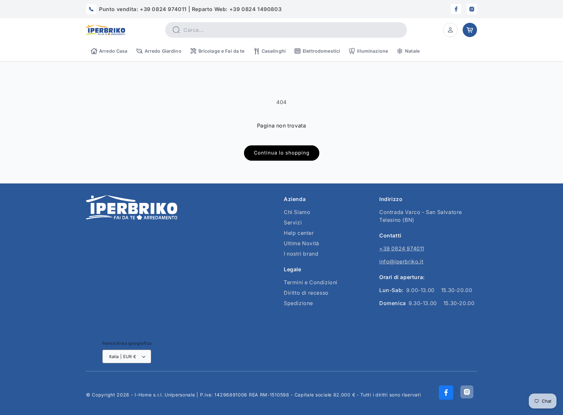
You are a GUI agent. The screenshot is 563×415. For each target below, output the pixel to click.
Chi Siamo (297, 212)
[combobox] (286, 30)
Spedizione (298, 303)
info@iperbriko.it (401, 261)
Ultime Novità (301, 243)
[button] (450, 30)
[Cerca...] (176, 29)
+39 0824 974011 (401, 248)
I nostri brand (301, 253)
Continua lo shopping (282, 153)
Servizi (293, 222)
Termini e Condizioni (311, 282)
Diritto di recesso (306, 292)
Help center (299, 233)
